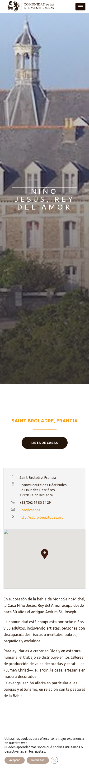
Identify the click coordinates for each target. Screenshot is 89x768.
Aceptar (14, 760)
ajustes (39, 751)
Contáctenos (29, 510)
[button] (44, 554)
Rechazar (37, 760)
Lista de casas (44, 443)
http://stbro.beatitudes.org (41, 517)
